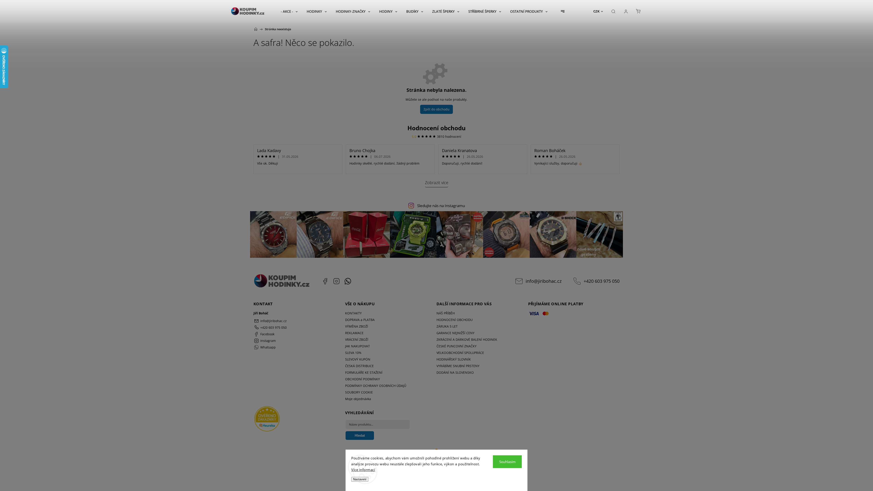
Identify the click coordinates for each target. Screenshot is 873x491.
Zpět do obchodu (436, 109)
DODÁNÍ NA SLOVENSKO (455, 372)
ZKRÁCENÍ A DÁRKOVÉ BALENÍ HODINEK (466, 339)
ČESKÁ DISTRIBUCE (359, 366)
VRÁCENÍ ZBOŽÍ (356, 339)
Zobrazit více (436, 182)
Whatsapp (347, 281)
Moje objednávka (358, 399)
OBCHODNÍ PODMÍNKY (362, 379)
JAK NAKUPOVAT (357, 346)
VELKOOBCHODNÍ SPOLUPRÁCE (460, 353)
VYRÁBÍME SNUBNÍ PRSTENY (457, 366)
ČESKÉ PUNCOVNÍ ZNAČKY (456, 346)
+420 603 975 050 (602, 281)
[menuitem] (289, 11)
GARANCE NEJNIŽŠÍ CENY (455, 333)
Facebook (325, 281)
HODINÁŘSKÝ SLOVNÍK (453, 359)
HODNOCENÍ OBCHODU (454, 320)
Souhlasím (507, 461)
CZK (596, 11)
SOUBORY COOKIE (359, 392)
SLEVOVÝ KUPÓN (357, 359)
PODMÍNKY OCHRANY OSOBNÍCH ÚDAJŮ (375, 385)
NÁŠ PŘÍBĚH (445, 313)
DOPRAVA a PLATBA (360, 320)
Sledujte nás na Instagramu (441, 205)
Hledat (360, 435)
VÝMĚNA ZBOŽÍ (356, 326)
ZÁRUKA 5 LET (447, 326)
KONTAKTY (353, 313)
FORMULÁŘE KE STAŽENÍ (363, 372)
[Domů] (255, 29)
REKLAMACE (354, 333)
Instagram (336, 281)
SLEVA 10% (353, 353)
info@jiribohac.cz (544, 281)
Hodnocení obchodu (436, 128)
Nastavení (359, 479)
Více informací (363, 469)
